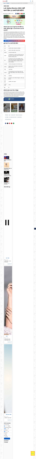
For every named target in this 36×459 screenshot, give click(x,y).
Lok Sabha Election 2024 (12, 117)
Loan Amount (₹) (6, 424)
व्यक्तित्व (10, 414)
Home (4, 3)
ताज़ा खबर (8, 3)
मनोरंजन (7, 336)
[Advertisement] (8, 139)
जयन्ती (8, 414)
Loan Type (5, 435)
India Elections (19, 117)
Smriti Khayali (6, 13)
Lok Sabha (6, 117)
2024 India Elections (8, 119)
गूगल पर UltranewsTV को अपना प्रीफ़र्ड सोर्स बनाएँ (14, 40)
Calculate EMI (7, 438)
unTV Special (33, 453)
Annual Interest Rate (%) (7, 427)
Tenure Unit (5, 432)
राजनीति (7, 414)
